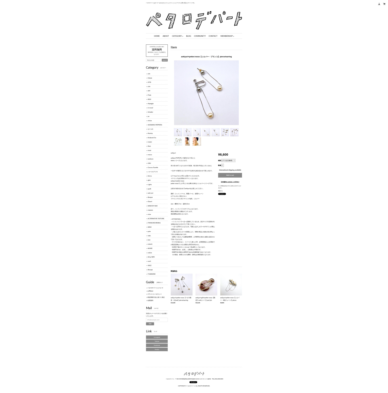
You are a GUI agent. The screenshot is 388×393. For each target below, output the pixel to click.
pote (149, 231)
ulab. (149, 235)
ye (148, 116)
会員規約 (150, 300)
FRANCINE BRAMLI (154, 223)
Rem (149, 146)
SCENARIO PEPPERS (155, 125)
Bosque (150, 197)
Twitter (156, 341)
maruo (150, 154)
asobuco (150, 159)
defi (149, 91)
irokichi (150, 244)
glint (149, 180)
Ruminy (150, 133)
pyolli (149, 189)
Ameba (157, 349)
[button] (177, 36)
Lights (150, 184)
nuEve (150, 253)
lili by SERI (151, 257)
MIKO (149, 227)
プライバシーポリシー (155, 294)
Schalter (150, 112)
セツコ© (150, 129)
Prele (149, 95)
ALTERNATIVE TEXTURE (156, 218)
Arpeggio (151, 103)
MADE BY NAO (153, 206)
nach (149, 261)
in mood (150, 108)
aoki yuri (150, 193)
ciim (149, 86)
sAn (149, 74)
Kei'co (150, 176)
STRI (149, 82)
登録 (150, 324)
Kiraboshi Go (152, 137)
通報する (220, 191)
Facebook (157, 345)
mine (149, 214)
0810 (149, 99)
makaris (150, 210)
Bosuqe (150, 269)
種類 (219, 160)
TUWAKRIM (151, 274)
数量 (219, 165)
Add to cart (230, 175)
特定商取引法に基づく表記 (156, 297)
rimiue (150, 120)
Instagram (157, 337)
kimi (149, 240)
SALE (149, 265)
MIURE (150, 248)
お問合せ (150, 291)
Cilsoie (150, 78)
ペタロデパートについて (155, 288)
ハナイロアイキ (153, 172)
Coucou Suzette (153, 167)
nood (149, 150)
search (165, 60)
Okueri (150, 201)
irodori (150, 142)
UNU (149, 163)
